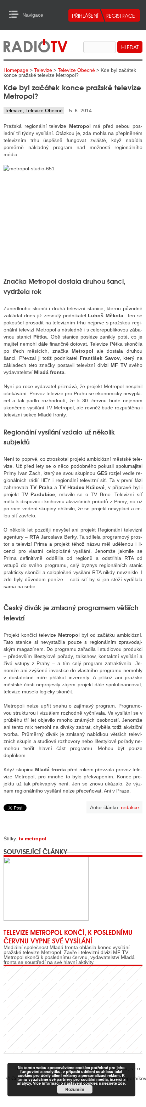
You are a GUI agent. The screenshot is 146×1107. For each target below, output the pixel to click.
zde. (122, 1083)
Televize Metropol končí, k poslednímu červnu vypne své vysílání (68, 936)
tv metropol (32, 838)
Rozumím (74, 1089)
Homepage (16, 70)
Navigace (15, 14)
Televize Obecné (76, 70)
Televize (43, 70)
